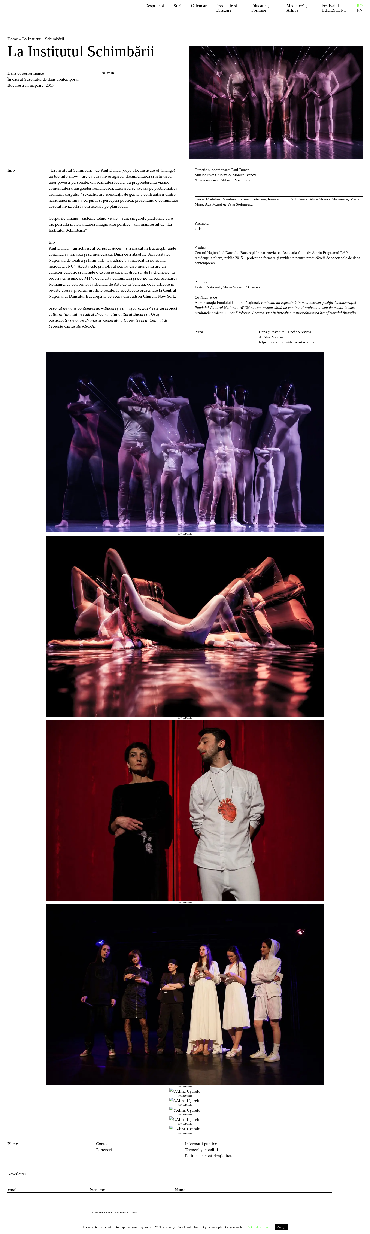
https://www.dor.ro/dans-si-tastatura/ (287, 342)
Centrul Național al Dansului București (40, 11)
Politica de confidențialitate (209, 1155)
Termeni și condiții (201, 1149)
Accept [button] (281, 1227)
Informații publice (201, 1143)
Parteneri (104, 1149)
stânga (26, 743)
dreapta (356, 354)
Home (12, 38)
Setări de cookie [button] (258, 1227)
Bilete (12, 1143)
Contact (103, 1143)
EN (360, 10)
